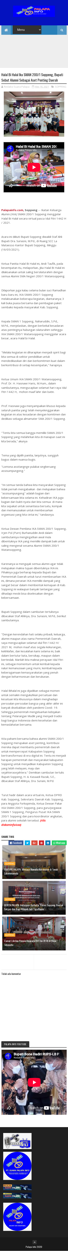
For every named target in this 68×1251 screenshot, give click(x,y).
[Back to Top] (34, 1242)
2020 (39, 1246)
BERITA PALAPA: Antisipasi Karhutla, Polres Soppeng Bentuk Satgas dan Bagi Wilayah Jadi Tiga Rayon (33, 907)
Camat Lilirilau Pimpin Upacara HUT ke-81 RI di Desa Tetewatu (30, 943)
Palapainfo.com (12, 210)
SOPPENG (60, 86)
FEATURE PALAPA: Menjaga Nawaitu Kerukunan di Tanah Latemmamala (31, 871)
